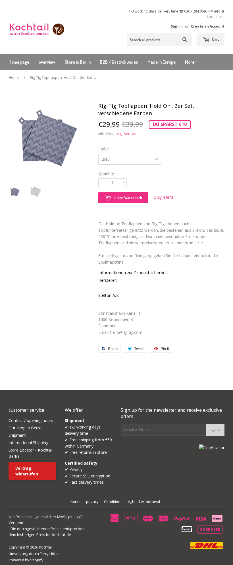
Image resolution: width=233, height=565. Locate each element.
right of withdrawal (144, 501)
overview (47, 62)
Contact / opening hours (31, 420)
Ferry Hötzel (50, 553)
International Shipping (28, 442)
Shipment (17, 435)
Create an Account (207, 26)
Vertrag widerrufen (26, 471)
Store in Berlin (78, 62)
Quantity (106, 173)
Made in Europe (161, 62)
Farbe (103, 149)
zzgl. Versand (127, 133)
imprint (75, 501)
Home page (19, 62)
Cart (215, 39)
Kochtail (46, 547)
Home (14, 77)
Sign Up (215, 430)
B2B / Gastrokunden (119, 62)
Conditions (113, 501)
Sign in (177, 26)
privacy (92, 501)
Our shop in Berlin (25, 428)
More (189, 62)
